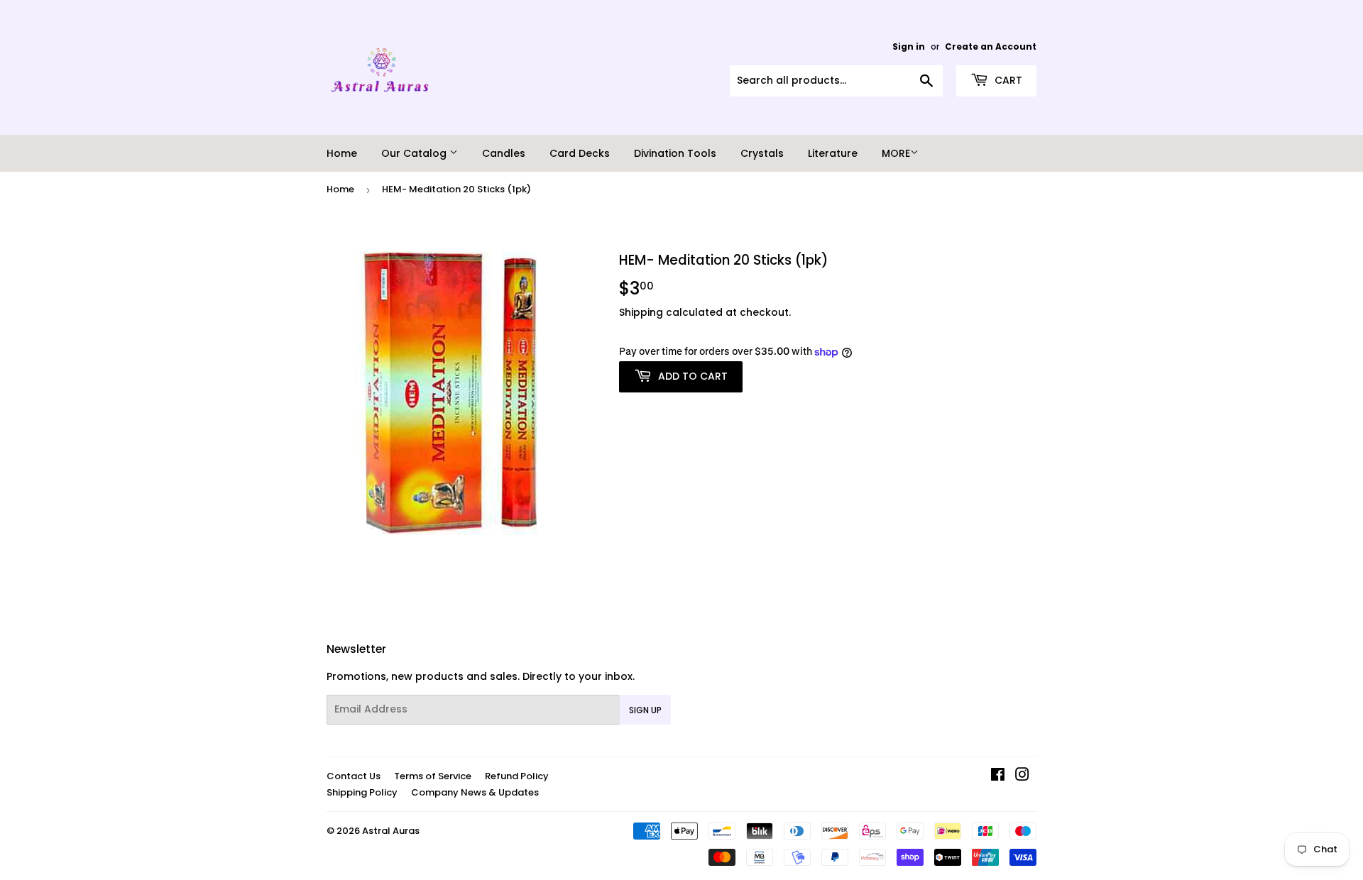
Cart (1007, 80)
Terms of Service (432, 776)
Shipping (641, 312)
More (896, 153)
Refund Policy (517, 776)
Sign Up (645, 710)
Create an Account (990, 47)
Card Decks (579, 153)
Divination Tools (675, 153)
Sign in (908, 47)
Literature (833, 153)
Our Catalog (415, 153)
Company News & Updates (475, 792)
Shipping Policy (362, 792)
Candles (503, 153)
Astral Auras (391, 830)
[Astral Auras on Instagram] (1022, 776)
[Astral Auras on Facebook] (997, 776)
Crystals (762, 153)
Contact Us (354, 776)
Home (342, 153)
